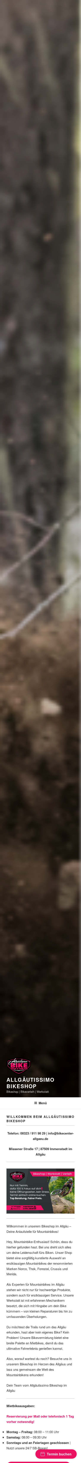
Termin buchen (59, 1454)
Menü (43, 1103)
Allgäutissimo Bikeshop (30, 1083)
